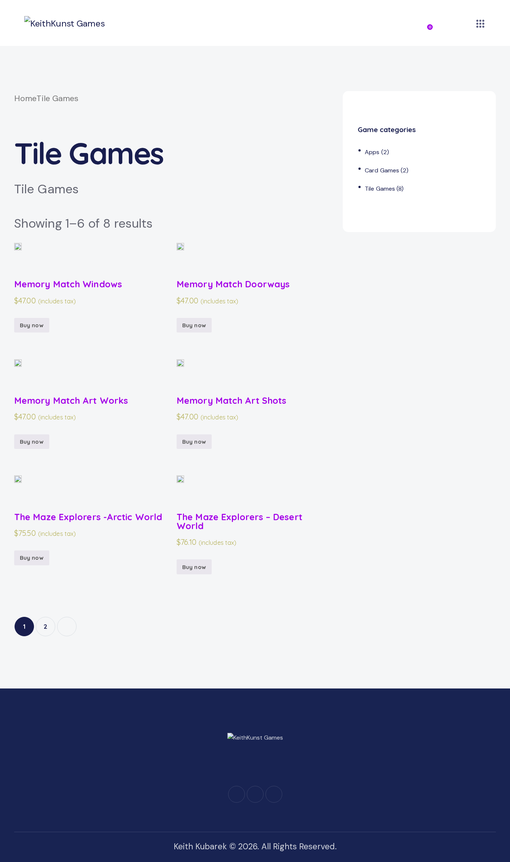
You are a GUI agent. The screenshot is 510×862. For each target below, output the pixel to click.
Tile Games (380, 189)
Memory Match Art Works (71, 400)
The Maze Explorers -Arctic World (88, 516)
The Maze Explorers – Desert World (239, 521)
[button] (18, 253)
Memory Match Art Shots (231, 400)
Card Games (382, 170)
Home (25, 98)
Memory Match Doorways (233, 283)
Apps (372, 152)
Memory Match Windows (68, 283)
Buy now (32, 325)
